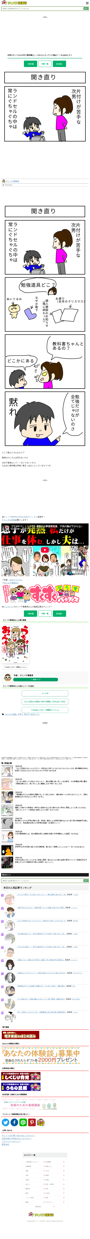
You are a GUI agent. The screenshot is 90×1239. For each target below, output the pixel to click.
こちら (61, 758)
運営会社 (5, 1144)
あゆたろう (35, 714)
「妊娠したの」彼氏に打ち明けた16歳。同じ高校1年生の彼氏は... (40, 960)
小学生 (47, 1193)
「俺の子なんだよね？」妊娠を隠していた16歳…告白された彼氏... (40, 908)
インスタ (45, 693)
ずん (74, 986)
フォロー (7, 606)
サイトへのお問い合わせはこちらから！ (19, 1135)
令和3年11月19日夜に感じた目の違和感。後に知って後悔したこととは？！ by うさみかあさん (50, 847)
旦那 (46, 1198)
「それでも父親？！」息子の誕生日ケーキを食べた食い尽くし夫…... (41, 947)
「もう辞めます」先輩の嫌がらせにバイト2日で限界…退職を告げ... (41, 999)
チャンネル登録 (8, 520)
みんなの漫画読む (11, 583)
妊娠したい (48, 1166)
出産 (27, 1175)
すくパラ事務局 (12, 181)
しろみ (75, 894)
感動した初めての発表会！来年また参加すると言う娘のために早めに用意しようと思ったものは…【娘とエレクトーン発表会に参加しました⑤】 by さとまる (51, 808)
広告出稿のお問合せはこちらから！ (17, 1138)
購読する (7, 875)
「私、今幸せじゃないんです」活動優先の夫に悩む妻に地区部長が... (41, 1012)
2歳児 (47, 1180)
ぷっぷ (75, 1012)
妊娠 (27, 1171)
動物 (27, 1202)
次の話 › (59, 64)
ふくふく (74, 908)
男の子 (27, 714)
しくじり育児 (30, 1198)
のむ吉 (75, 921)
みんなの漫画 (10, 714)
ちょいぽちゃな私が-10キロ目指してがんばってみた (45, 701)
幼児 (46, 1189)
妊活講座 (48, 1162)
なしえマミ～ (78, 973)
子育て (20, 714)
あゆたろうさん (16, 580)
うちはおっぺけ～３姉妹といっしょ (15, 667)
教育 (27, 1193)
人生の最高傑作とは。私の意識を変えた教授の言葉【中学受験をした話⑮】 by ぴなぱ (46, 834)
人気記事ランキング (32, 1162)
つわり (47, 1171)
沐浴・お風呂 (49, 1184)
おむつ (28, 1184)
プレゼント (48, 1202)
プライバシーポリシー (11, 1141)
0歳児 (47, 1175)
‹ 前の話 (30, 64)
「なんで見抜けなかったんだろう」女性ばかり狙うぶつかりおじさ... (41, 921)
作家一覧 (45, 64)
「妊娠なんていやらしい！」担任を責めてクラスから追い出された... (41, 973)
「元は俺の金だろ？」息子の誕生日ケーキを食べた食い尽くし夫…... (41, 934)
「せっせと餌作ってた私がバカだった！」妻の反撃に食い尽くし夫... (41, 894)
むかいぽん (76, 999)
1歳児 (27, 1180)
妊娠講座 (28, 1166)
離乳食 (28, 1189)
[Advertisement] (45, 33)
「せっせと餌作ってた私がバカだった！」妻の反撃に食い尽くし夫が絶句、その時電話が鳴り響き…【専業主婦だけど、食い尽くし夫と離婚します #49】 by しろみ (51, 782)
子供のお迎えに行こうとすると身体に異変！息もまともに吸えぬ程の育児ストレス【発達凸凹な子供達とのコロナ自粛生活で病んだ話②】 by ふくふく (51, 861)
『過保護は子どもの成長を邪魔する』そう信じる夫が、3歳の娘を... (41, 986)
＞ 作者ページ (35, 679)
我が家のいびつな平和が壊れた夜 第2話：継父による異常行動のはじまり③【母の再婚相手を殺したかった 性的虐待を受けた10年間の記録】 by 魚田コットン (51, 822)
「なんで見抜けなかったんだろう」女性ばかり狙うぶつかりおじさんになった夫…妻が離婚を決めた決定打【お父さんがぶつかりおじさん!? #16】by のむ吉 (51, 769)
